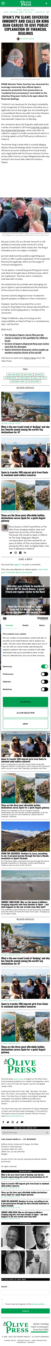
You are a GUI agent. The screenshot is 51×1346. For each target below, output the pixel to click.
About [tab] (42, 625)
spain (44, 378)
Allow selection (26, 713)
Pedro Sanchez (25, 378)
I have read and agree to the (24, 1304)
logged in (17, 564)
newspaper (39, 374)
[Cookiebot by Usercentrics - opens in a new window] (37, 618)
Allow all (25, 702)
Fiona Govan (28, 39)
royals (35, 378)
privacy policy (38, 1304)
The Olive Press (33, 381)
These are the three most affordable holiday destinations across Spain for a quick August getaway (23, 518)
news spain (28, 374)
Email (5, 1286)
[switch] (44, 674)
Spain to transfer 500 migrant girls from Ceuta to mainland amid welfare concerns (24, 473)
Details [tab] (26, 625)
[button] (47, 1132)
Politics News (30, 358)
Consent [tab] (9, 625)
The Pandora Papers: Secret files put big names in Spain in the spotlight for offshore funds (26, 338)
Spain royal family (18, 381)
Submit (25, 1311)
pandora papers (10, 378)
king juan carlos (14, 374)
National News (17, 12)
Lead (6, 12)
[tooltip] (11, 553)
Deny (25, 724)
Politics (29, 12)
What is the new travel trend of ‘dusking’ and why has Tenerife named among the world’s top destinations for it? (25, 429)
